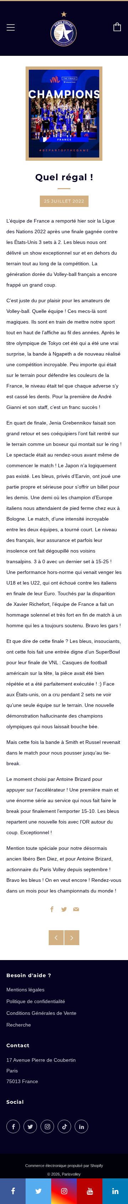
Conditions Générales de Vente (41, 1013)
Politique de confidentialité (35, 1001)
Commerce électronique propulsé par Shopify (64, 1165)
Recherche (18, 1025)
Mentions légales (25, 989)
